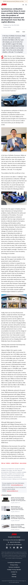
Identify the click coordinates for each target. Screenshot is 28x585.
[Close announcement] (26, 1)
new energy (23, 463)
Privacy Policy (14, 565)
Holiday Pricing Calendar (14, 569)
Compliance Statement (14, 562)
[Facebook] (17, 547)
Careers (14, 574)
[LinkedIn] (14, 547)
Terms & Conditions (14, 567)
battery (8, 463)
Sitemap (14, 576)
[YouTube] (21, 547)
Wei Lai (3, 463)
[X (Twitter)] (10, 547)
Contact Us (14, 572)
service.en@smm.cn (12, 491)
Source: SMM (7, 27)
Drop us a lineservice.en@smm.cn (15, 540)
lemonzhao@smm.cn (17, 485)
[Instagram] (7, 547)
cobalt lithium (15, 463)
